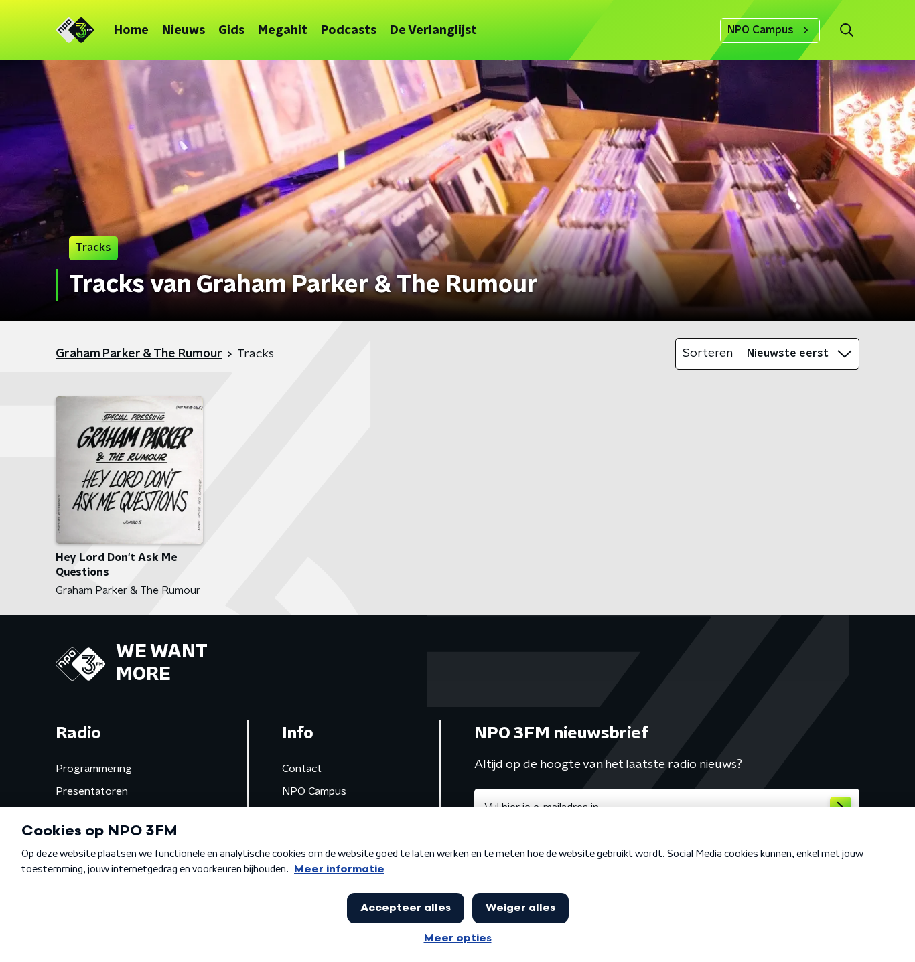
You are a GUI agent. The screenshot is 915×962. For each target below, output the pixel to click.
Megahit (282, 31)
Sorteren (708, 353)
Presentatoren (92, 791)
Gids (231, 31)
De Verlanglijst (433, 31)
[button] (846, 30)
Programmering (94, 768)
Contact (302, 768)
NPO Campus (760, 30)
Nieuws (183, 31)
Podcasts (348, 31)
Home (131, 31)
